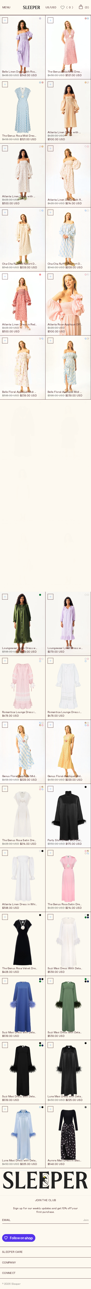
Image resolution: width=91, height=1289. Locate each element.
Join (86, 1220)
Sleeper (16, 1284)
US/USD (51, 7)
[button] (83, 7)
